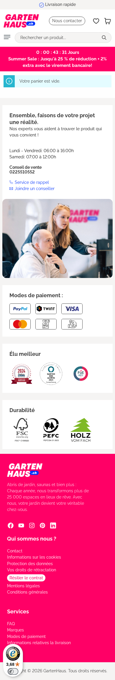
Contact (14, 551)
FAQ (11, 623)
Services (18, 611)
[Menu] (7, 37)
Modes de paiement (26, 636)
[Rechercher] (104, 37)
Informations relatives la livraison (39, 642)
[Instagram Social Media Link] (31, 525)
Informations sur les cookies (34, 557)
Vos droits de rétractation (31, 570)
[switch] (13, 671)
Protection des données (30, 563)
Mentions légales (23, 585)
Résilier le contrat (26, 577)
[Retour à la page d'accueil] (21, 21)
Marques (15, 630)
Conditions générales (27, 592)
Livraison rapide (60, 4)
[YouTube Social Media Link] (21, 525)
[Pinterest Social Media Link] (42, 525)
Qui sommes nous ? (31, 539)
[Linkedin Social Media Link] (53, 525)
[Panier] (107, 21)
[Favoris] (96, 21)
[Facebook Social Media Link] (10, 525)
